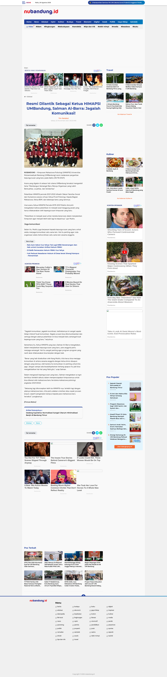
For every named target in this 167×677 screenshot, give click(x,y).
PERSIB (110, 621)
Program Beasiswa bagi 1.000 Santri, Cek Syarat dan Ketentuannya (118, 406)
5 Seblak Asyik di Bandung (112, 170)
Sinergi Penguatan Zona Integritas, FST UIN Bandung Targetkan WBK (116, 2)
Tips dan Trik (90, 27)
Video (30, 27)
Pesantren (111, 625)
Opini (53, 22)
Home (28, 3)
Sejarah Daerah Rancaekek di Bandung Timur (116, 385)
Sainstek (133, 22)
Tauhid (110, 636)
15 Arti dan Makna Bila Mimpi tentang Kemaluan (118, 396)
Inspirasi (111, 610)
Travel (78, 22)
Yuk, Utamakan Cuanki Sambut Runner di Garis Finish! (114, 190)
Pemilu (76, 625)
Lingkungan (50, 27)
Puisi (93, 628)
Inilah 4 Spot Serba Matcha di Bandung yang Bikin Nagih (134, 190)
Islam (39, 27)
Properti (77, 628)
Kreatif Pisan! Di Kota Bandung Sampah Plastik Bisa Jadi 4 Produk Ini (118, 416)
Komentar (31, 125)
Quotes (110, 628)
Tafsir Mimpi (104, 27)
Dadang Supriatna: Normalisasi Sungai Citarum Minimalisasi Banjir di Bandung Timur (52, 414)
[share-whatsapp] (101, 125)
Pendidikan (95, 625)
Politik (112, 22)
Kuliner (61, 22)
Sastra (93, 632)
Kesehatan (77, 614)
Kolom (93, 614)
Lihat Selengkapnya (124, 446)
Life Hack (60, 617)
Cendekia (77, 27)
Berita (59, 606)
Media (115, 27)
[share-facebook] (94, 125)
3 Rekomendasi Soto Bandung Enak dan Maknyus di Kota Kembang (133, 171)
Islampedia (61, 614)
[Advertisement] (101, 12)
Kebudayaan (64, 27)
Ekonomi (87, 22)
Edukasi (44, 22)
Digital (97, 22)
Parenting (60, 625)
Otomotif (94, 621)
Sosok (104, 22)
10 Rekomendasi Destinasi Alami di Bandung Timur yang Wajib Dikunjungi (113, 87)
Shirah (59, 636)
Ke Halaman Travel (124, 114)
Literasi (93, 617)
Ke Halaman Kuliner (124, 198)
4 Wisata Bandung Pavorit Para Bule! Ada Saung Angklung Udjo (114, 106)
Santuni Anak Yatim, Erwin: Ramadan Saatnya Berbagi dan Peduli (118, 427)
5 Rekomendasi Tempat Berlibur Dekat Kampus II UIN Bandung (134, 87)
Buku (136, 27)
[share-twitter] (97, 125)
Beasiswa (126, 27)
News (36, 22)
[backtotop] (83, 596)
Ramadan (60, 632)
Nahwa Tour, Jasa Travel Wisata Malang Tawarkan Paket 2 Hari (134, 106)
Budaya (70, 22)
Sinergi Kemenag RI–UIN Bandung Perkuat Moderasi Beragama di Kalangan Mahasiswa (118, 437)
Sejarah (110, 632)
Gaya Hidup (123, 22)
